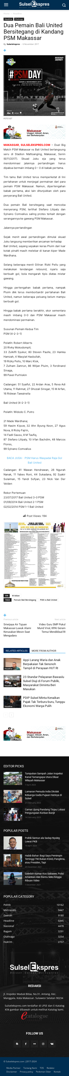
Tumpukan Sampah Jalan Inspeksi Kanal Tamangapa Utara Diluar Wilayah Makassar (44, 777)
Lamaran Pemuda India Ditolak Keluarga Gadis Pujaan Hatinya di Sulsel (43, 795)
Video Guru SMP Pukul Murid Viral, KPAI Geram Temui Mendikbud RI (51, 628)
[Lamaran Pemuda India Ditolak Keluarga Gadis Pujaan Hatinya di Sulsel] (13, 796)
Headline (17, 13)
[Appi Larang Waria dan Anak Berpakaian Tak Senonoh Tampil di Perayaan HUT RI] (12, 664)
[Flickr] (34, 1044)
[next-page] (11, 715)
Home (7, 13)
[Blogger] (17, 1044)
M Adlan (16, 595)
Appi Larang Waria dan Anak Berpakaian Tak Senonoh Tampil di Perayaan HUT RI (42, 664)
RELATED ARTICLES (16, 650)
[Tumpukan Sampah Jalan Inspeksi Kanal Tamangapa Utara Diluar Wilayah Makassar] (13, 778)
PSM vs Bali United (48, 599)
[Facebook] (25, 1044)
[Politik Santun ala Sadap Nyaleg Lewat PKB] (13, 842)
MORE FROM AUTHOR (44, 650)
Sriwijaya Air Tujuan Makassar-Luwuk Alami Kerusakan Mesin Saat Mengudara (17, 630)
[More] (34, 50)
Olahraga (19, 19)
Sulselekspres (13, 44)
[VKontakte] (51, 1044)
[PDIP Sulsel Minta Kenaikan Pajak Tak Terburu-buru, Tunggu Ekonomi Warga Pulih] (12, 702)
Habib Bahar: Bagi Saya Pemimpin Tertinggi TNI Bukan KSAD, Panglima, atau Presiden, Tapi (45, 859)
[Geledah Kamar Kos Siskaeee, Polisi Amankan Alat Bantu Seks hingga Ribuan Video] (13, 878)
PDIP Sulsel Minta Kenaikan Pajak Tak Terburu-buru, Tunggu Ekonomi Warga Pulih (44, 702)
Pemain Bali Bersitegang (25, 599)
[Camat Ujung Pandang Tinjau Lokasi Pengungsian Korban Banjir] (13, 814)
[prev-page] (6, 715)
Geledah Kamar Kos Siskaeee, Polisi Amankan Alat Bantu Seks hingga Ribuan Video (44, 877)
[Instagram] (43, 1044)
